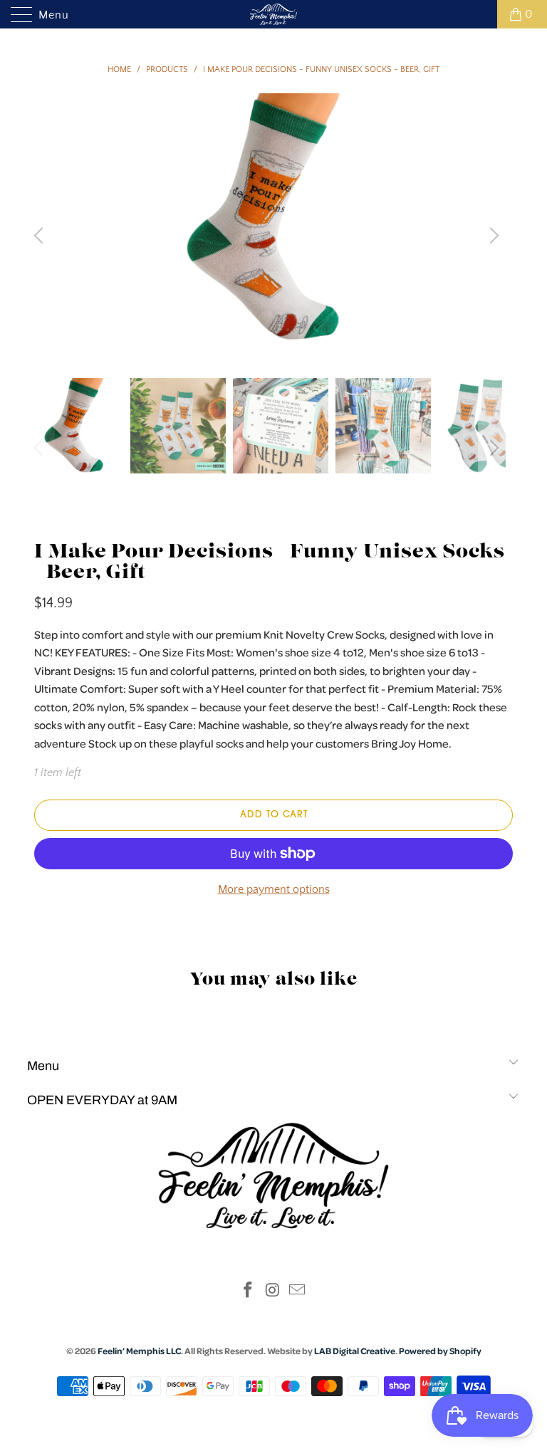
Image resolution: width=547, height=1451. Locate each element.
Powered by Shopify (440, 1350)
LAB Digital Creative (354, 1350)
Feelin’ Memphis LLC (139, 1350)
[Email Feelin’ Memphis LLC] (297, 1292)
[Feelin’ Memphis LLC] (273, 14)
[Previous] (40, 235)
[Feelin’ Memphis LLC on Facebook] (248, 1292)
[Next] (492, 235)
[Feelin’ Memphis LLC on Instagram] (272, 1292)
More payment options (274, 889)
